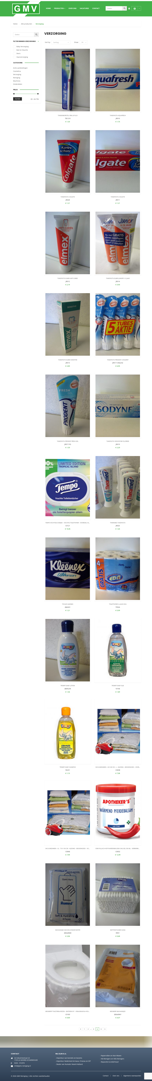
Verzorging (17, 74)
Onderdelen (17, 84)
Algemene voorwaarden (132, 1076)
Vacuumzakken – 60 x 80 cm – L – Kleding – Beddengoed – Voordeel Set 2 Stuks (122, 767)
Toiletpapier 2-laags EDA (118, 604)
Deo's (18, 53)
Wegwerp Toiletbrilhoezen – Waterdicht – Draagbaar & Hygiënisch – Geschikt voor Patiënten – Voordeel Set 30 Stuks (87, 1011)
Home (48, 8)
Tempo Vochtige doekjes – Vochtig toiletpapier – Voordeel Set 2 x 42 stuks (71, 523)
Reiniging (16, 78)
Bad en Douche (22, 50)
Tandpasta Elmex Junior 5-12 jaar (118, 278)
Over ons (72, 8)
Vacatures (84, 8)
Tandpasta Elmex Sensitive (67, 360)
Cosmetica (17, 71)
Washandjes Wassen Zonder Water (67, 930)
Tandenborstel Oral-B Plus (68, 115)
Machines (16, 81)
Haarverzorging (22, 57)
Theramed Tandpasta (117, 523)
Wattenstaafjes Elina (117, 930)
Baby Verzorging (22, 46)
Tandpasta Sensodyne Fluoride (117, 441)
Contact (95, 8)
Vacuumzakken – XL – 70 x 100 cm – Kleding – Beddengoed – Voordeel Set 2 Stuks (73, 848)
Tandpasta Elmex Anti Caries (67, 278)
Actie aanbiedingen (20, 68)
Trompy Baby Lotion (68, 686)
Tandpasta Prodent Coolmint (118, 360)
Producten (59, 8)
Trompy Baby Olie (118, 686)
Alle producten (26, 24)
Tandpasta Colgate (68, 197)
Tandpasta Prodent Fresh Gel (67, 441)
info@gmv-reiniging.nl (22, 1066)
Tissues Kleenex (67, 604)
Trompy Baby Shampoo (68, 767)
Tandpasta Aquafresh (118, 115)
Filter (17, 99)
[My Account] (129, 8)
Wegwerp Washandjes (118, 1011)
